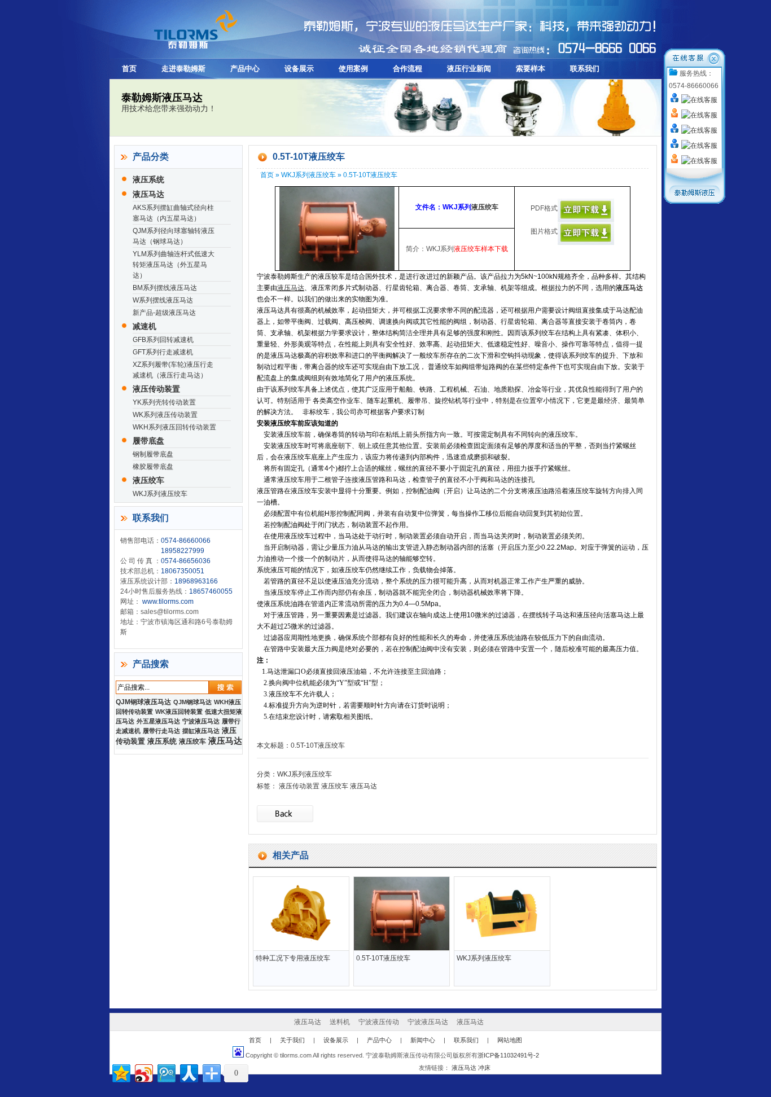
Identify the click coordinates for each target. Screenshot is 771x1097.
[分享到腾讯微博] (165, 1071)
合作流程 (407, 68)
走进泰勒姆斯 (183, 68)
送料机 (340, 1022)
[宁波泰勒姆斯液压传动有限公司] (182, 51)
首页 (129, 68)
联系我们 (584, 68)
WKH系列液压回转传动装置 (174, 427)
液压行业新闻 (469, 68)
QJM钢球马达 (192, 702)
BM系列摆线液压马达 (165, 288)
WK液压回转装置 (179, 711)
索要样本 (530, 68)
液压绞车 (148, 480)
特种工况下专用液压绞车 (293, 958)
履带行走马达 (161, 730)
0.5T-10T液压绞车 (318, 745)
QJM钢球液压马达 (143, 702)
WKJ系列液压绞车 (160, 494)
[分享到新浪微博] (143, 1071)
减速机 (144, 326)
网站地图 (509, 1040)
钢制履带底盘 (153, 454)
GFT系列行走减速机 (163, 352)
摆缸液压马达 (201, 730)
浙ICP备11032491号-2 (508, 1055)
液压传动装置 (156, 388)
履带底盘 (148, 440)
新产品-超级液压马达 (164, 313)
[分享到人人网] (188, 1071)
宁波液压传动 (378, 1022)
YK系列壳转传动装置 (164, 402)
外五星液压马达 (158, 721)
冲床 (484, 1067)
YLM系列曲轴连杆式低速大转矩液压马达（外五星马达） (173, 264)
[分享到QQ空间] (120, 1071)
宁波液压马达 (201, 721)
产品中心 (245, 68)
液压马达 (148, 194)
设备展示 (299, 68)
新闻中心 (422, 1040)
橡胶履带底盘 (153, 467)
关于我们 (292, 1040)
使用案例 (353, 68)
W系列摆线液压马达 (163, 300)
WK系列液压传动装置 (165, 415)
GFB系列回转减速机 (163, 340)
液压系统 (148, 179)
